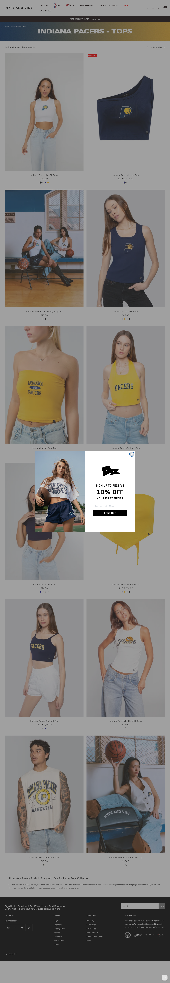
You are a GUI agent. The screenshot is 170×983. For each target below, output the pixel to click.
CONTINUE (110, 513)
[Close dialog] (131, 454)
